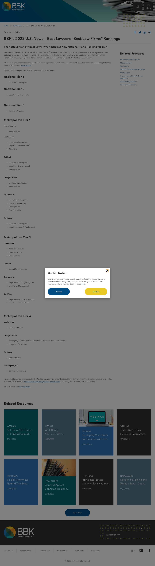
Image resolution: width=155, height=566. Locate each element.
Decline (96, 291)
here (83, 284)
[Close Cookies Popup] (107, 271)
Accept (59, 291)
